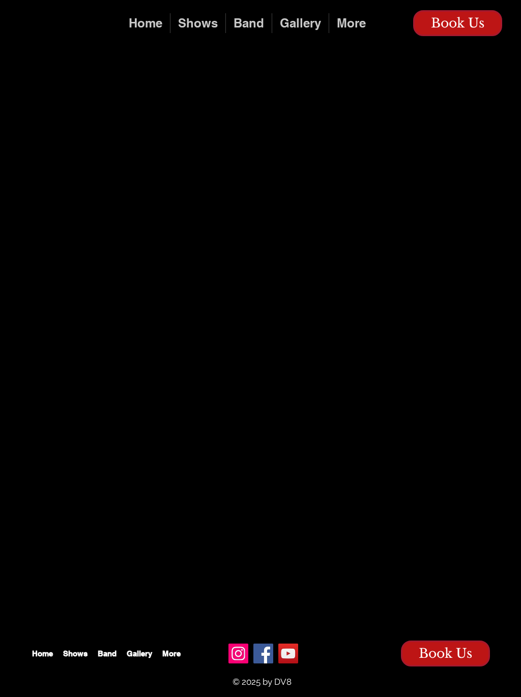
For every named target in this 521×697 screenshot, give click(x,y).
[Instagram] (238, 653)
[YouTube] (288, 653)
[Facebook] (263, 653)
